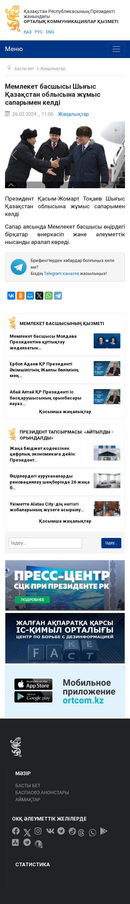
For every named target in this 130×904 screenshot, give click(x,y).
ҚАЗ (27, 32)
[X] (39, 296)
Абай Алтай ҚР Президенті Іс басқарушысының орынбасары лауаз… (45, 397)
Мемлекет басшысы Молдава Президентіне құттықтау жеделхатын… (43, 341)
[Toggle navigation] (116, 49)
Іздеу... (111, 543)
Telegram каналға (61, 273)
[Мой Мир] (30, 296)
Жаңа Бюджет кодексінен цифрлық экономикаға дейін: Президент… (43, 454)
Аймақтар (27, 799)
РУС (39, 32)
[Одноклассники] (21, 296)
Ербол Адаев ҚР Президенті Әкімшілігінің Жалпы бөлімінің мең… (44, 369)
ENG (50, 32)
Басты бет (27, 785)
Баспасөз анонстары (42, 792)
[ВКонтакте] (11, 296)
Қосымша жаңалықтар (65, 411)
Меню (14, 49)
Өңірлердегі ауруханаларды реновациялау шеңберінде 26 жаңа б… (50, 481)
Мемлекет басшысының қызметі (62, 323)
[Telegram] (58, 296)
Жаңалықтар (73, 114)
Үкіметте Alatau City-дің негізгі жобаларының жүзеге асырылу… (47, 507)
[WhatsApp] (49, 296)
